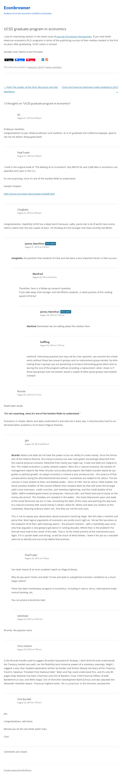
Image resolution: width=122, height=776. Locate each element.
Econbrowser (17, 8)
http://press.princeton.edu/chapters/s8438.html (29, 193)
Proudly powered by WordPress (17, 770)
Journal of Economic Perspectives (74, 36)
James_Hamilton (53, 67)
